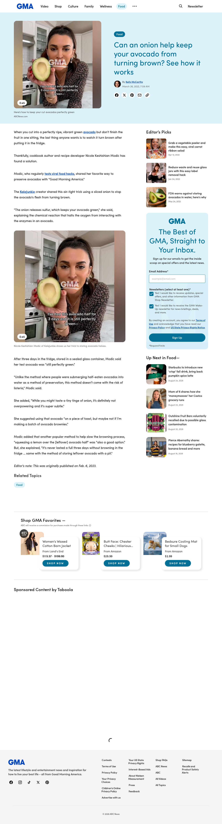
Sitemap (187, 760)
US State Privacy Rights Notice (188, 327)
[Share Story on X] (124, 95)
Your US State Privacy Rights (136, 761)
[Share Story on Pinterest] (132, 95)
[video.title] (57, 64)
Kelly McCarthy (134, 81)
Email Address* (158, 271)
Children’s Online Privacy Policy (111, 789)
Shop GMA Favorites (41, 520)
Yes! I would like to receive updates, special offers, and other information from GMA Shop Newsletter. (179, 296)
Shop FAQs (161, 760)
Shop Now (55, 563)
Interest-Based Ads (139, 769)
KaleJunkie (27, 191)
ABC (158, 772)
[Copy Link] (147, 95)
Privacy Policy (157, 327)
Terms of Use (109, 766)
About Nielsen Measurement (136, 777)
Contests (107, 760)
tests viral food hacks (59, 173)
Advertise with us (111, 797)
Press (132, 785)
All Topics (161, 785)
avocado (89, 132)
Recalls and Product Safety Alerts (190, 769)
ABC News (161, 766)
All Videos (161, 778)
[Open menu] (134, 6)
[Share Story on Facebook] (116, 95)
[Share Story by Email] (139, 95)
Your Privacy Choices (108, 780)
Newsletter (195, 6)
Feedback (134, 791)
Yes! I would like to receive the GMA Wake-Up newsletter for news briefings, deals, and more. (179, 309)
